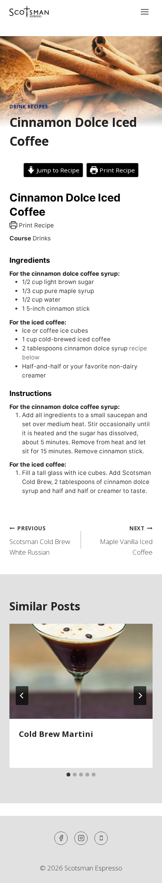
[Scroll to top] (142, 871)
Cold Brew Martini (56, 734)
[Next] (140, 695)
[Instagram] (81, 838)
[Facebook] (61, 838)
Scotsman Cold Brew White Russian (39, 540)
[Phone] (101, 838)
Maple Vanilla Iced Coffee (126, 540)
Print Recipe (116, 170)
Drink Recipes (28, 106)
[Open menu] (144, 11)
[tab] (68, 775)
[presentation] (81, 671)
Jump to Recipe (57, 170)
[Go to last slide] (22, 695)
